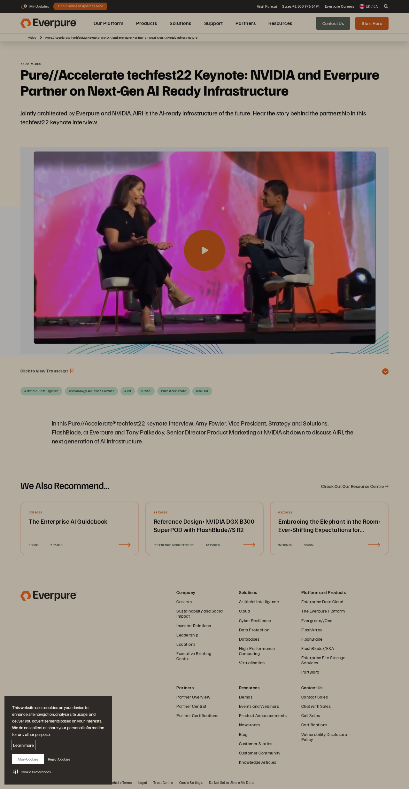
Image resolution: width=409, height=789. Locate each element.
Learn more (23, 745)
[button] (32, 772)
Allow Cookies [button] (28, 759)
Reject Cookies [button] (59, 759)
